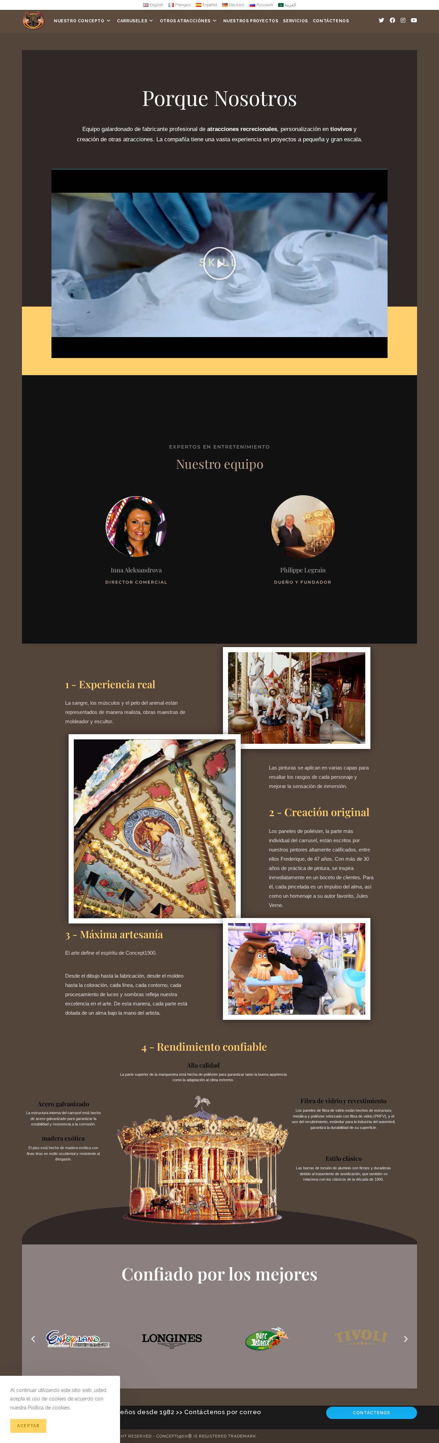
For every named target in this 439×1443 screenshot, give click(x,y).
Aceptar (28, 1425)
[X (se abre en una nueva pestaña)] (381, 20)
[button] (219, 263)
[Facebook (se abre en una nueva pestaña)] (392, 20)
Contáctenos (371, 1412)
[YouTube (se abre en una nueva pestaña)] (414, 20)
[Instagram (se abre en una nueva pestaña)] (403, 20)
